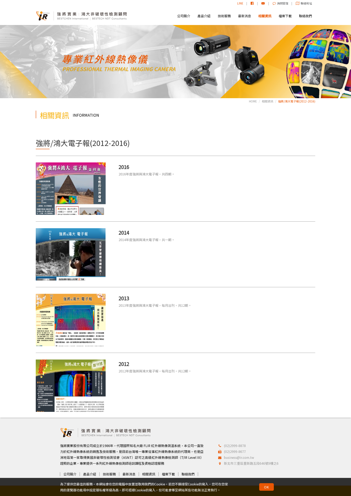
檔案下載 (168, 474)
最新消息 (128, 474)
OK (266, 487)
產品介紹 (89, 474)
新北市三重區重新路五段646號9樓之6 (251, 463)
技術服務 (109, 474)
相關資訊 (267, 101)
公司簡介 (69, 474)
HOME (253, 101)
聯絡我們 (188, 474)
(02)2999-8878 (235, 445)
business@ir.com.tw (239, 457)
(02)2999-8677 (235, 451)
